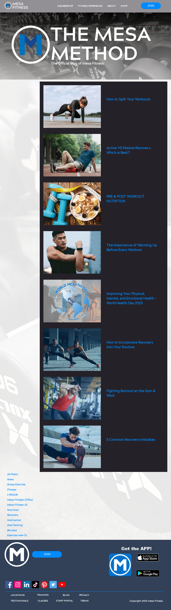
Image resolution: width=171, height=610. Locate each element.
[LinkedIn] (26, 584)
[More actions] (157, 92)
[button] (65, 6)
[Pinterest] (44, 584)
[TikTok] (35, 584)
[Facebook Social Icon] (9, 584)
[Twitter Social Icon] (53, 584)
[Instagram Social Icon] (17, 584)
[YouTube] (62, 584)
